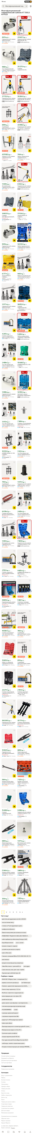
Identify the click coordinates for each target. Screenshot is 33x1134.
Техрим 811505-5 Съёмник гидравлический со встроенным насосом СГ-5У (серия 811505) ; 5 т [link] (8, 276)
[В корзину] (14, 33)
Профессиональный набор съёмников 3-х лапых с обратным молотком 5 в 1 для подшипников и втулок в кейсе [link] (24, 782)
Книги (2, 1099)
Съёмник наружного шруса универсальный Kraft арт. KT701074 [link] (8, 573)
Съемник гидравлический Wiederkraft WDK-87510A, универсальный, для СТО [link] (24, 307)
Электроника (4, 1084)
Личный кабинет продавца (8, 1056)
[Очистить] (26, 6)
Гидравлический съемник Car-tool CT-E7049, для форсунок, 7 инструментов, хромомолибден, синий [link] (8, 602)
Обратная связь (5, 1118)
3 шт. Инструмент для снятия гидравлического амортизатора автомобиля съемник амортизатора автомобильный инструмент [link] (24, 454)
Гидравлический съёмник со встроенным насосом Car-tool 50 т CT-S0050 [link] (8, 99)
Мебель (3, 1077)
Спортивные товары (6, 1104)
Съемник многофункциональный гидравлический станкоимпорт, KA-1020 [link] (8, 216)
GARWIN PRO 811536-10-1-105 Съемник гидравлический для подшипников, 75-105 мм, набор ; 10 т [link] (24, 573)
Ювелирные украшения (7, 1112)
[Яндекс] (13, 1128)
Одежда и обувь (5, 1086)
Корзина (25, 1132)
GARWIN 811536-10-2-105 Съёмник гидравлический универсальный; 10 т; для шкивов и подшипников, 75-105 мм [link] (24, 365)
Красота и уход (5, 1093)
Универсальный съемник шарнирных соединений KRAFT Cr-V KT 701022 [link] (8, 873)
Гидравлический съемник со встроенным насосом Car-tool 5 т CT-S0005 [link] (24, 186)
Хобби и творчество (6, 1095)
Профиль (30, 1132)
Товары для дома (5, 1088)
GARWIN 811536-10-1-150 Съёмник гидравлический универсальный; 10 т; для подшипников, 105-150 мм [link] (8, 454)
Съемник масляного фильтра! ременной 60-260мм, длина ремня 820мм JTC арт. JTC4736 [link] (8, 514)
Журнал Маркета (5, 1123)
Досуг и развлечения (6, 1075)
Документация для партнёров (9, 1060)
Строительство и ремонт (7, 1108)
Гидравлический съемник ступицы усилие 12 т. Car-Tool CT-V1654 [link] (24, 543)
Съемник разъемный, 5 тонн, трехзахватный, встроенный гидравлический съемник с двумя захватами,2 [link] (8, 633)
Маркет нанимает (5, 1120)
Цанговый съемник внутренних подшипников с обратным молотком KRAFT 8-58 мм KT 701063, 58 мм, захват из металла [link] (24, 394)
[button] (31, 6)
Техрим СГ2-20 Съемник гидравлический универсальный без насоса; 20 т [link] (8, 157)
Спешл (8, 1132)
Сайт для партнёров (6, 1062)
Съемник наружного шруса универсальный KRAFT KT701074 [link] (8, 336)
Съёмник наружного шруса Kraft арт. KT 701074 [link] (23, 692)
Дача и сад (4, 1097)
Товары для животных (7, 1106)
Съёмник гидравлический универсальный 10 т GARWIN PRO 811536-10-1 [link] (8, 813)
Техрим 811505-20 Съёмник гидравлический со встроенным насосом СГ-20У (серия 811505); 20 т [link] (24, 216)
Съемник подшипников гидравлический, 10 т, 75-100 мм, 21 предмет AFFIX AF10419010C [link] (8, 692)
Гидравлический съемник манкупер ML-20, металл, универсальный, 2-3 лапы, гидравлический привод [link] (24, 99)
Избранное (19, 1132)
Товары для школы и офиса (8, 1101)
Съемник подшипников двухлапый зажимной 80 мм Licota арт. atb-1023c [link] (24, 723)
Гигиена (3, 1082)
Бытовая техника (5, 1080)
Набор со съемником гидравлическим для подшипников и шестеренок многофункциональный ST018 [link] (8, 663)
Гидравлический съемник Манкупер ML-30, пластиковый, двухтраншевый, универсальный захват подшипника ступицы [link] (24, 40)
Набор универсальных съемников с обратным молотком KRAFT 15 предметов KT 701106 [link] (23, 337)
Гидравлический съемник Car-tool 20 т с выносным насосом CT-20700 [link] (24, 127)
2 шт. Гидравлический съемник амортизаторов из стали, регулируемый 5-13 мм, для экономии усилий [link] (8, 69)
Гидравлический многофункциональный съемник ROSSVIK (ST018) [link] (8, 752)
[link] (14, 919)
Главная (3, 1132)
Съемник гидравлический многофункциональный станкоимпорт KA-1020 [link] (23, 69)
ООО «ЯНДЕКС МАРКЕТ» (12, 1126)
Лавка (13, 1132)
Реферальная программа (7, 1069)
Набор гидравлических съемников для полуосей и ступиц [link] (24, 246)
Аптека (3, 1090)
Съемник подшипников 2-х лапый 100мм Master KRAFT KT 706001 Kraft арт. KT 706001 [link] (24, 901)
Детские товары (5, 1110)
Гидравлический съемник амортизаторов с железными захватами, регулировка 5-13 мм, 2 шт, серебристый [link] (8, 394)
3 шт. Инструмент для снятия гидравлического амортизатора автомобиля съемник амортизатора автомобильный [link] (8, 424)
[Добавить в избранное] (14, 18)
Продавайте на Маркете (7, 1058)
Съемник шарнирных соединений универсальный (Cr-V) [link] (23, 873)
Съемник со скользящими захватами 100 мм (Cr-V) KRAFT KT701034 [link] (24, 424)
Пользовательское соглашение (9, 1116)
